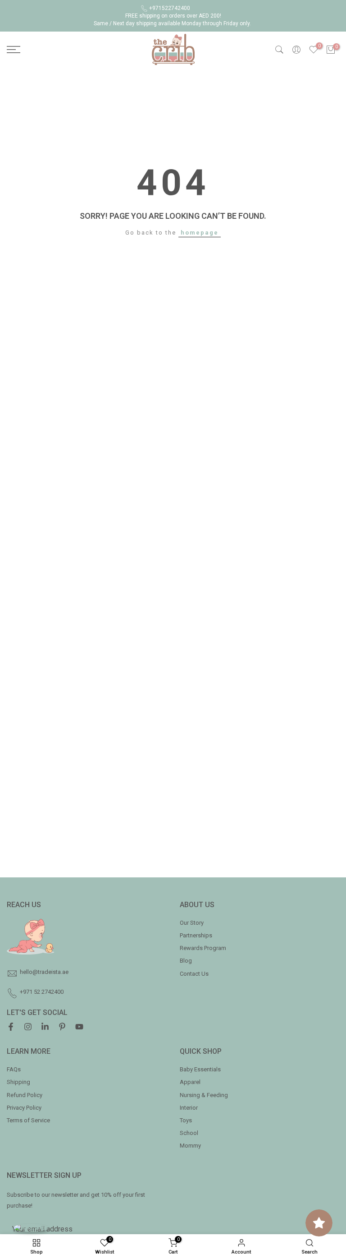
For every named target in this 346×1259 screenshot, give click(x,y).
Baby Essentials (200, 1069)
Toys (186, 1120)
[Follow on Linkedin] (45, 1027)
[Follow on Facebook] (11, 1027)
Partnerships (196, 935)
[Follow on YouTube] (79, 1027)
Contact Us (194, 973)
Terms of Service (28, 1120)
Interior (189, 1107)
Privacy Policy (24, 1107)
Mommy (190, 1145)
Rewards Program (203, 948)
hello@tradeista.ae (44, 971)
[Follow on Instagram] (28, 1027)
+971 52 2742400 (42, 991)
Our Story (192, 922)
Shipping (18, 1082)
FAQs (14, 1069)
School (189, 1133)
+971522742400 (169, 8)
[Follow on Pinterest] (62, 1027)
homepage (200, 232)
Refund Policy (24, 1095)
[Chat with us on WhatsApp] (31, 1227)
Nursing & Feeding (204, 1095)
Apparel (190, 1082)
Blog (186, 960)
